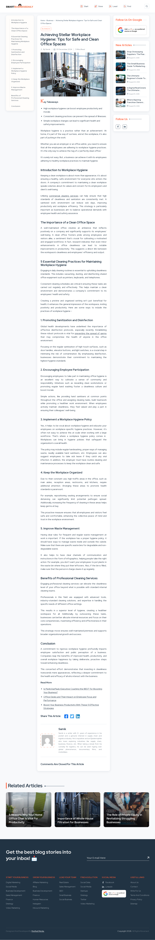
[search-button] (146, 6)
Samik (62, 729)
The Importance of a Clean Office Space (19, 29)
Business (50, 20)
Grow (100, 6)
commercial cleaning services (63, 195)
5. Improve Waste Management (18, 88)
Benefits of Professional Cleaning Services (20, 97)
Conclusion (15, 106)
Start (86, 6)
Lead (115, 6)
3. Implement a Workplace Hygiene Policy (19, 70)
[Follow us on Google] (131, 30)
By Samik (46, 49)
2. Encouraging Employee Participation (20, 61)
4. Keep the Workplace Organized (20, 80)
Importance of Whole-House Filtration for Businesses (75, 820)
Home (43, 20)
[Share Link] (66, 716)
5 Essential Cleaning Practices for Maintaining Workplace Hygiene (20, 40)
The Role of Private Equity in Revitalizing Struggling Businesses (124, 818)
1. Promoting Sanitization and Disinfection (17, 51)
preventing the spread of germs (91, 333)
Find (129, 6)
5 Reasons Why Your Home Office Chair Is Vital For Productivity (25, 818)
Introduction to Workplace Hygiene (19, 21)
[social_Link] (118, 126)
